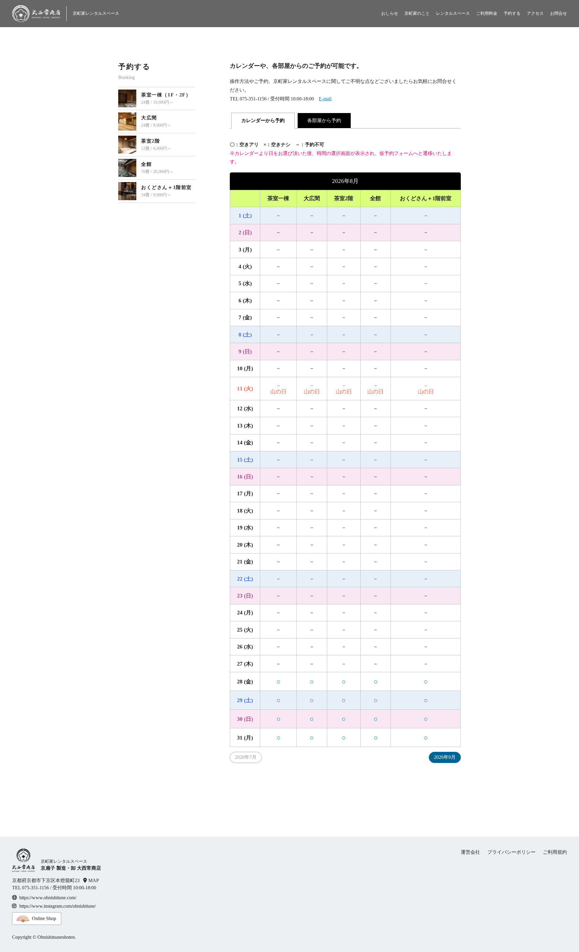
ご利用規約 (555, 852)
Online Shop (44, 918)
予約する (512, 13)
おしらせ (389, 13)
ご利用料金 (486, 13)
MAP (93, 880)
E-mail (325, 98)
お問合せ (558, 13)
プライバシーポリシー (511, 852)
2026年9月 (445, 757)
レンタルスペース (453, 13)
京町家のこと (417, 13)
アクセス (535, 13)
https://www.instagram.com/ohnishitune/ (57, 906)
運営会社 (470, 852)
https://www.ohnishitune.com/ (47, 897)
